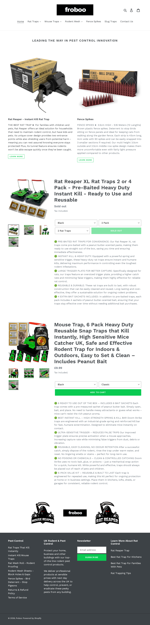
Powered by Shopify (32, 618)
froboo (19, 618)
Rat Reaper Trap (120, 550)
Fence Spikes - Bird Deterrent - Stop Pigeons (19, 582)
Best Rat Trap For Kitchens (126, 557)
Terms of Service (17, 597)
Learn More (16, 156)
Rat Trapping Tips (121, 573)
